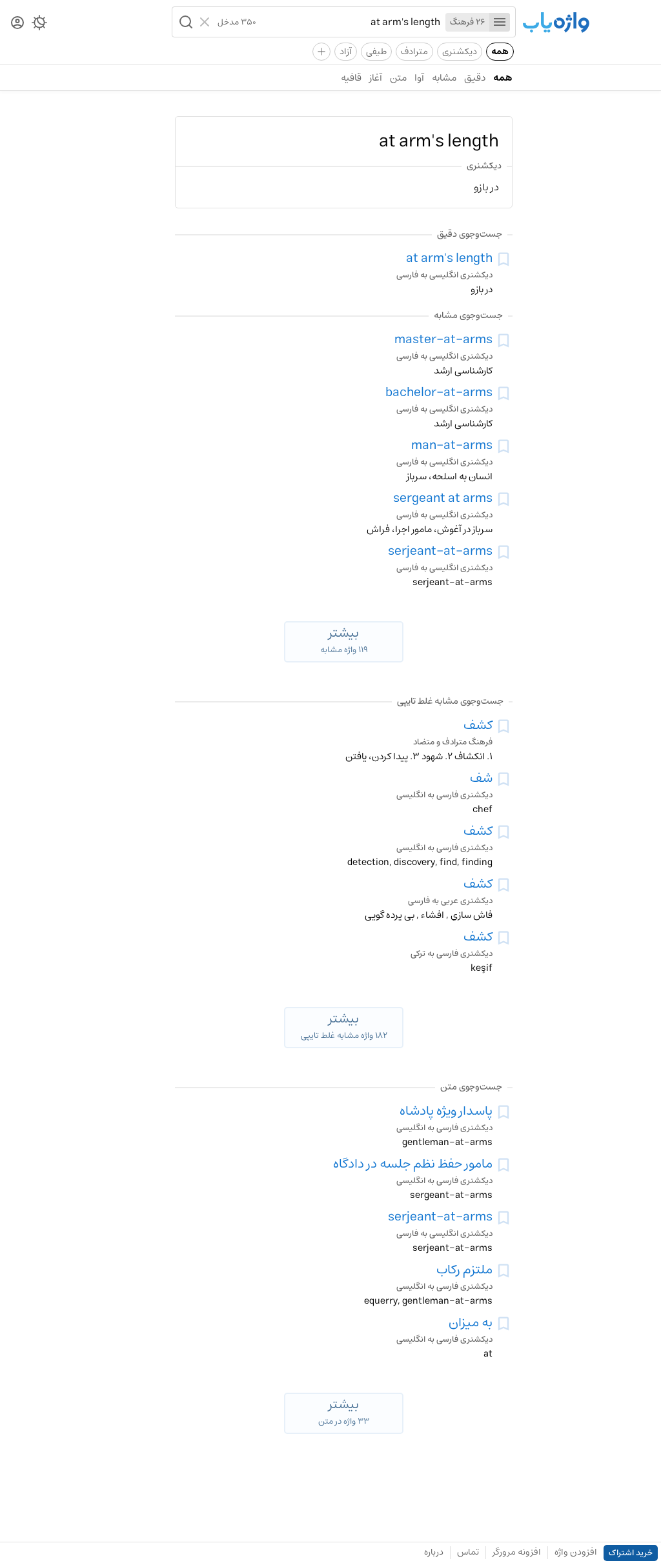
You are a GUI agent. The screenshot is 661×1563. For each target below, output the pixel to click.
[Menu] (499, 22)
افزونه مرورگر (517, 1552)
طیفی (376, 51)
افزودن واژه (575, 1552)
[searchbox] (348, 22)
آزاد (346, 51)
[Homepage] (555, 23)
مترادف (414, 51)
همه (500, 51)
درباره (433, 1552)
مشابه (444, 77)
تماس (468, 1552)
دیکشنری (459, 51)
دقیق (474, 77)
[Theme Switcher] (39, 25)
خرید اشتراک (631, 1553)
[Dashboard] (17, 23)
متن (398, 77)
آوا (419, 77)
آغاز (375, 77)
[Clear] (206, 22)
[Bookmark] (503, 259)
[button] (184, 22)
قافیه (351, 77)
